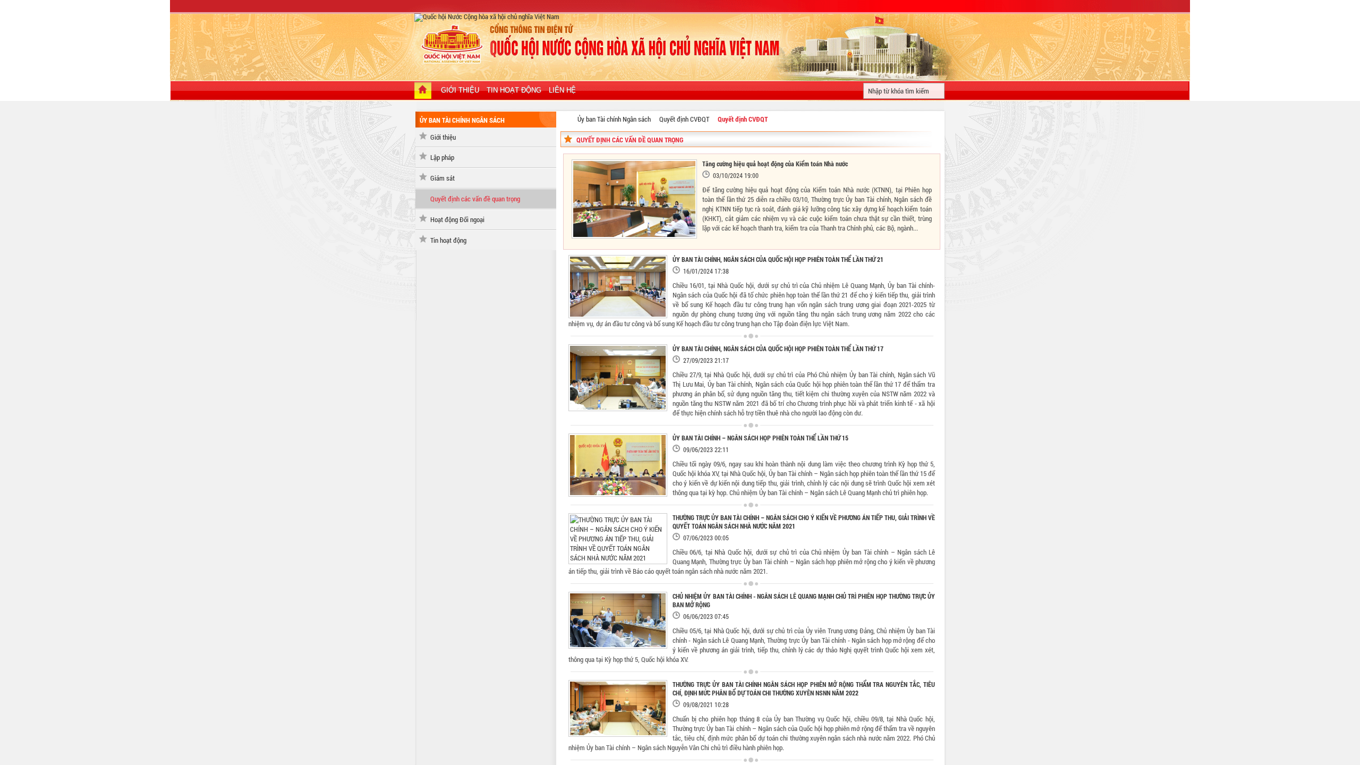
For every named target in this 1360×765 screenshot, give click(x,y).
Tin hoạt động (448, 240)
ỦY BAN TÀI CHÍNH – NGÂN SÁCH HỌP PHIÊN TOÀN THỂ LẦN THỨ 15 (760, 438)
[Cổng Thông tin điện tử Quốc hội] (566, 118)
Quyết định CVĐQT (684, 119)
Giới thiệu (443, 137)
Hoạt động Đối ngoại (457, 219)
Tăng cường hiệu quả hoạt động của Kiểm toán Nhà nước (775, 163)
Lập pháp (442, 157)
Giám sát (442, 178)
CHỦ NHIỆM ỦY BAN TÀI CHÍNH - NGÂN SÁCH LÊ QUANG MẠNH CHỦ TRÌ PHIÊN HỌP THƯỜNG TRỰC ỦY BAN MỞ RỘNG (804, 600)
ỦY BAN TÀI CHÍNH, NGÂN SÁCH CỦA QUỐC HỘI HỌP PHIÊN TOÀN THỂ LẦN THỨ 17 (778, 348)
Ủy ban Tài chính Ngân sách (614, 119)
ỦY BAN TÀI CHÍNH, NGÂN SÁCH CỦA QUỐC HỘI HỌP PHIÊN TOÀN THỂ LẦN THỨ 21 (778, 259)
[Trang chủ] (422, 91)
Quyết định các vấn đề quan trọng (475, 198)
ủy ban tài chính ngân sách (462, 120)
